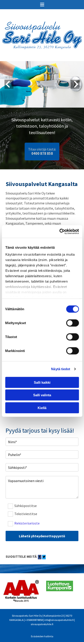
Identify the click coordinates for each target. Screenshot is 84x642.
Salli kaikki (42, 382)
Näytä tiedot (60, 369)
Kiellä (42, 408)
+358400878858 (34, 620)
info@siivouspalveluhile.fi (59, 620)
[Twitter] (44, 557)
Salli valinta (42, 395)
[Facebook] (39, 557)
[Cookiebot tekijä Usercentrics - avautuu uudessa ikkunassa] (60, 232)
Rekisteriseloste (27, 523)
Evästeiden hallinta (42, 636)
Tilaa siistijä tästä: (42, 151)
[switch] (72, 322)
